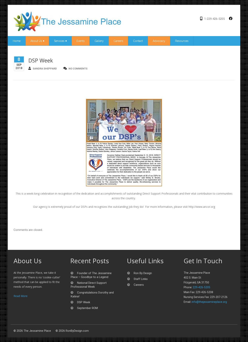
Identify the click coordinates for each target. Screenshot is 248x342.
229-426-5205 (201, 287)
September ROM (87, 308)
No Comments (78, 68)
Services (59, 40)
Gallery (99, 40)
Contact (138, 40)
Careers (118, 40)
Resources (182, 40)
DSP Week (40, 60)
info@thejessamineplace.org (209, 301)
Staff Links (141, 279)
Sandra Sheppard (45, 68)
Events (81, 40)
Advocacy (159, 40)
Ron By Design (143, 273)
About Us (36, 40)
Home (17, 40)
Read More (21, 296)
